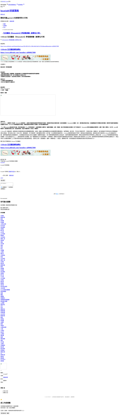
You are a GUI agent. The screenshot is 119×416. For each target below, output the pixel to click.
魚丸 (2, 248)
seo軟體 (2, 302)
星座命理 (12, 21)
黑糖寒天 (3, 298)
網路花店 (3, 309)
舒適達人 (3, 350)
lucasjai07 (3, 162)
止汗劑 (2, 232)
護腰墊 (2, 296)
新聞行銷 (3, 354)
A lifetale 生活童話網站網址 (11, 49)
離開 (8, 413)
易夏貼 (2, 228)
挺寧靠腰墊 (3, 291)
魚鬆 (2, 245)
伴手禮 (2, 243)
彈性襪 (2, 335)
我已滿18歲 (3, 413)
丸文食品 (3, 237)
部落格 (5, 25)
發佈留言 (3, 188)
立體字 (2, 322)
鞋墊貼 (2, 235)
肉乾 (2, 247)
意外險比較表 (4, 286)
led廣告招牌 (3, 327)
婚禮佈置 (3, 310)
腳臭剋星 (3, 217)
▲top (2, 177)
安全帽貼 (3, 227)
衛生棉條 (3, 348)
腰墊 (2, 294)
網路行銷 (3, 351)
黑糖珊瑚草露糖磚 (5, 299)
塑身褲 (2, 358)
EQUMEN (3, 359)
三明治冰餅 (3, 224)
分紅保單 (3, 288)
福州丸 (2, 253)
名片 (4, 27)
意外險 (2, 284)
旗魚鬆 (2, 240)
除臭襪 (2, 220)
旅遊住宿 (11, 175)
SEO (2, 305)
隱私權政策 (67, 396)
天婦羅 (2, 250)
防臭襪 (2, 222)
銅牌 (2, 323)
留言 (13, 171)
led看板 (2, 333)
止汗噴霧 (3, 233)
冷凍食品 (3, 255)
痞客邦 (10, 171)
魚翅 (2, 256)
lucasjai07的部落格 (10, 10)
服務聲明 (72, 396)
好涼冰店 (3, 225)
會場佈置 (3, 312)
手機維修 (3, 345)
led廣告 (2, 330)
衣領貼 (2, 215)
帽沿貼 (2, 263)
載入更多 (3, 180)
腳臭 (2, 219)
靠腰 (2, 293)
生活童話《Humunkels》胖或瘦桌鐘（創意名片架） (22, 33)
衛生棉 (2, 347)
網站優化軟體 (4, 301)
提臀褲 (2, 360)
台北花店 (3, 314)
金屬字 (2, 325)
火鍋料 (2, 251)
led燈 (2, 328)
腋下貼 (2, 230)
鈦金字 (2, 332)
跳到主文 (3, 14)
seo (1, 353)
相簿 (4, 24)
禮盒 (2, 242)
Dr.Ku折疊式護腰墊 (5, 289)
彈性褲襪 (3, 338)
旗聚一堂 (3, 238)
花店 (2, 307)
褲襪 (2, 337)
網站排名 (3, 304)
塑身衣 (2, 356)
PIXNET (49, 396)
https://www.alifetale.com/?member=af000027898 (18, 52)
